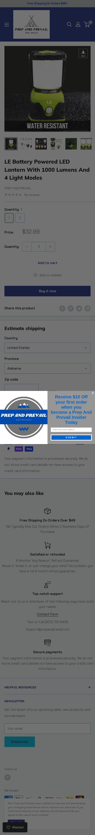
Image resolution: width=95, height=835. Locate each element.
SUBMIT (71, 437)
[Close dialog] (93, 393)
